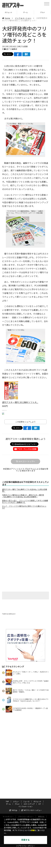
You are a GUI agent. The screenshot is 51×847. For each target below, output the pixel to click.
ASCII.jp (14, 810)
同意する (25, 840)
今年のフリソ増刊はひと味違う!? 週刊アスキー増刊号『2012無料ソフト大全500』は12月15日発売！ (23, 496)
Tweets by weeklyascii (8, 614)
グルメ (25, 12)
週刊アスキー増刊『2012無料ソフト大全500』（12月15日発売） (24, 490)
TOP (7, 801)
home (7, 18)
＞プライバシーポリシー (25, 846)
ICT (40, 804)
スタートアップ (42, 12)
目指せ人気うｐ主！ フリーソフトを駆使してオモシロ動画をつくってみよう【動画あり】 (25, 501)
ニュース (26, 801)
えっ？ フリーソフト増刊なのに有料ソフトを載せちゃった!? (24, 507)
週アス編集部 (11, 49)
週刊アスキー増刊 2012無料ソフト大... (20, 402)
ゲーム (8, 12)
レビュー (16, 801)
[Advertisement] (25, 533)
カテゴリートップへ (26, 461)
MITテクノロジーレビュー (33, 810)
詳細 (33, 830)
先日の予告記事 (22, 90)
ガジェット (37, 801)
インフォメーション (23, 18)
